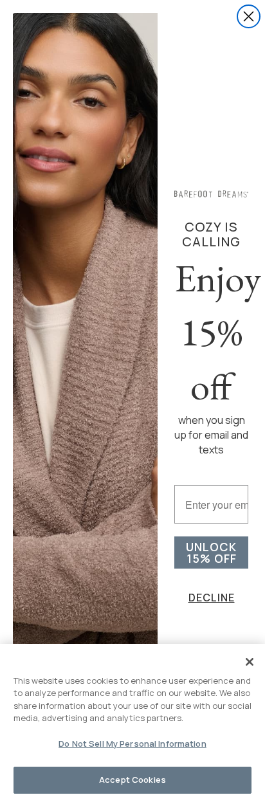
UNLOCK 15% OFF (211, 552)
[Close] (249, 662)
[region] (132, 724)
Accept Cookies (132, 779)
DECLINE (211, 597)
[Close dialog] (248, 16)
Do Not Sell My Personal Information (132, 743)
